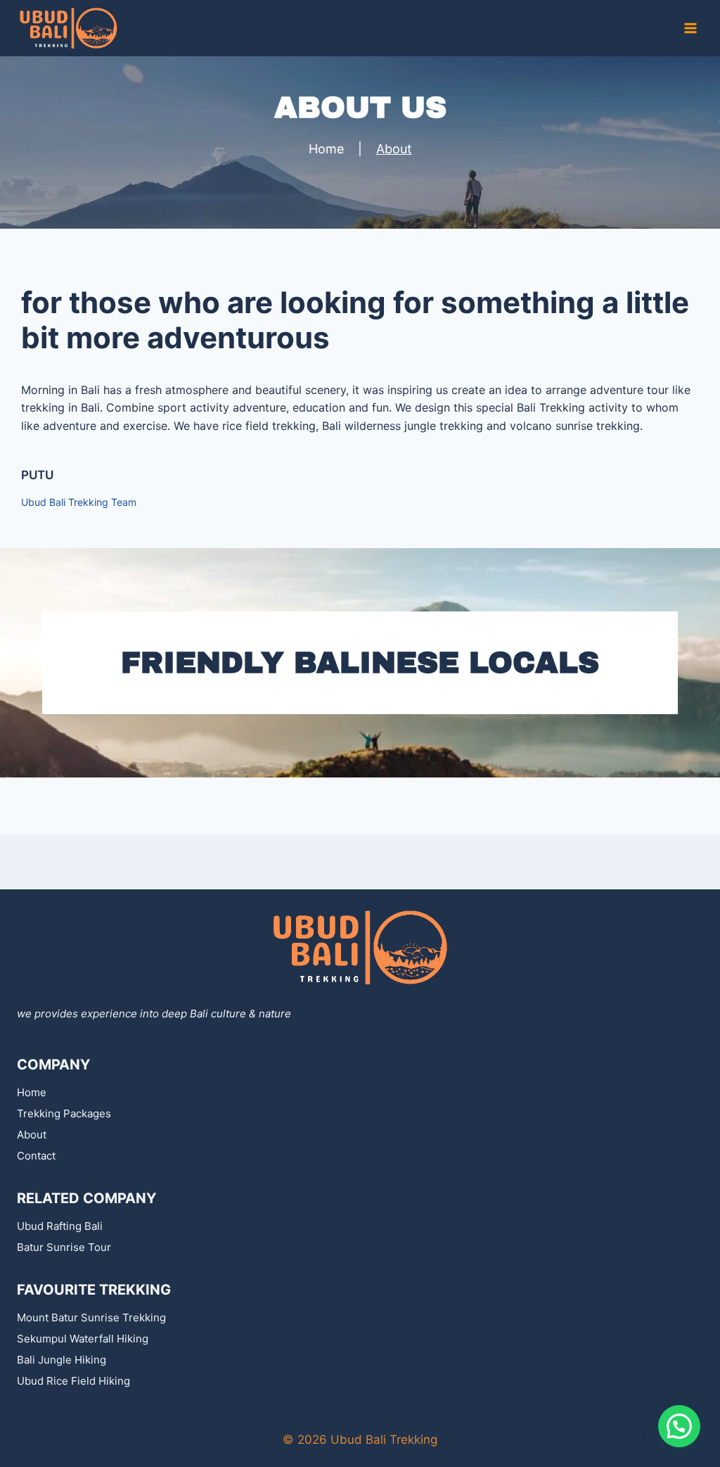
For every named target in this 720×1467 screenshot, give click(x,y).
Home (31, 1092)
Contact (36, 1155)
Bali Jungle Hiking (61, 1359)
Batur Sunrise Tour (64, 1247)
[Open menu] (690, 28)
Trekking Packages (64, 1113)
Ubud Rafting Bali (60, 1226)
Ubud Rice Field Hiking (73, 1380)
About (31, 1134)
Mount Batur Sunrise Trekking (91, 1317)
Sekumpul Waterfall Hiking (82, 1338)
